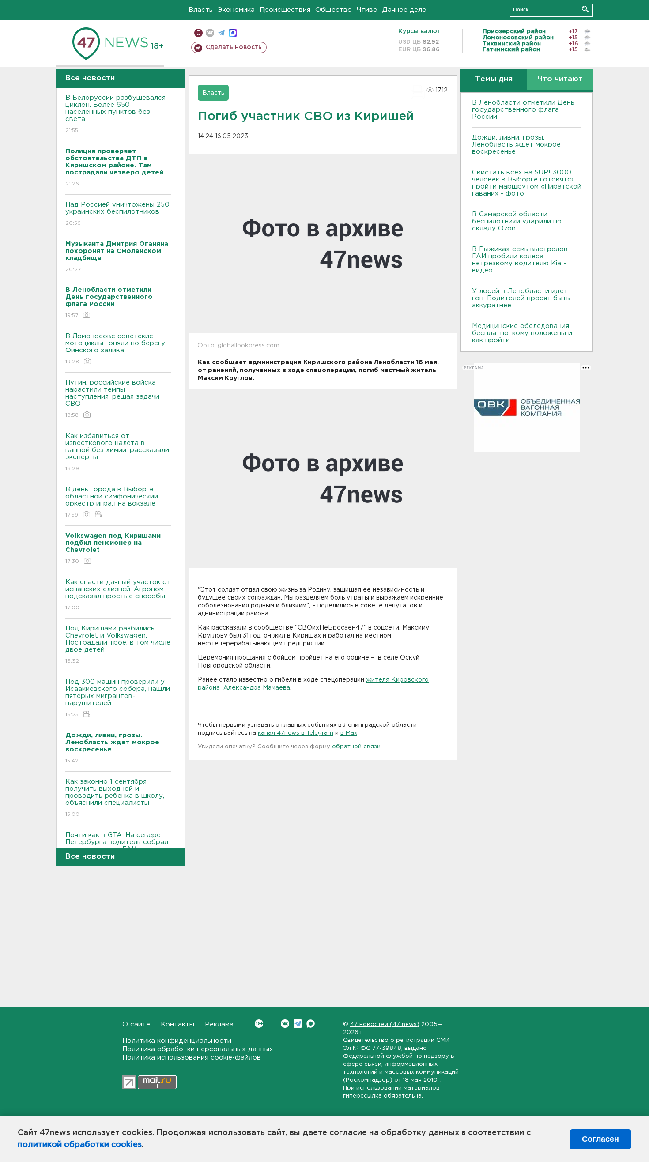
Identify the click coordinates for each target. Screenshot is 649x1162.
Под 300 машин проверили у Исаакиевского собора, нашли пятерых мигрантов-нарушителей (117, 698)
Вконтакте (285, 1023)
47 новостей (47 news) (384, 1024)
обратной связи (356, 746)
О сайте (136, 1024)
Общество (333, 10)
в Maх (348, 733)
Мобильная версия (198, 33)
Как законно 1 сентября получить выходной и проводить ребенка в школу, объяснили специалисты (114, 798)
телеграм (221, 33)
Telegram (298, 1023)
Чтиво (367, 10)
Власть (201, 10)
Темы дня (494, 79)
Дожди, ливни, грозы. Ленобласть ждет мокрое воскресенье (516, 145)
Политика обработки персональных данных (197, 1049)
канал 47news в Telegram (295, 733)
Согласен (600, 1139)
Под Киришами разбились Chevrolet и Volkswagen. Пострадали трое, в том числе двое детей (117, 645)
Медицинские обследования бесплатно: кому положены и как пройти (522, 333)
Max (310, 1023)
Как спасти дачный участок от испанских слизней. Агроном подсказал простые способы (118, 594)
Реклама (219, 1024)
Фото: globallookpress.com (238, 345)
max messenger (233, 33)
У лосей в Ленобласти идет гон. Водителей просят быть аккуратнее (521, 298)
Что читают (560, 79)
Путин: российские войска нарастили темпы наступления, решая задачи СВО (112, 399)
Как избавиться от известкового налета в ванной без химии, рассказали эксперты (117, 452)
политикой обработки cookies (80, 1144)
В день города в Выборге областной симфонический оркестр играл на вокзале (111, 502)
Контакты (177, 1024)
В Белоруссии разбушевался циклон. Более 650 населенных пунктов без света (115, 114)
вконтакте (210, 33)
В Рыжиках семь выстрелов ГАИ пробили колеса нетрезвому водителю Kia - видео (520, 259)
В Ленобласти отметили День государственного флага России (523, 110)
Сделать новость (234, 47)
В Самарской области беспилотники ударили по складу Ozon (517, 221)
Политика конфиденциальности (176, 1041)
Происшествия (285, 10)
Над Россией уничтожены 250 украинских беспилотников (117, 214)
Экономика (236, 10)
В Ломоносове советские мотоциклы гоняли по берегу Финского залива (115, 348)
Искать (585, 9)
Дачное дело (404, 10)
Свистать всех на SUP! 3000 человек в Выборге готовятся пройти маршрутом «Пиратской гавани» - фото (526, 183)
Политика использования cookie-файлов (191, 1057)
